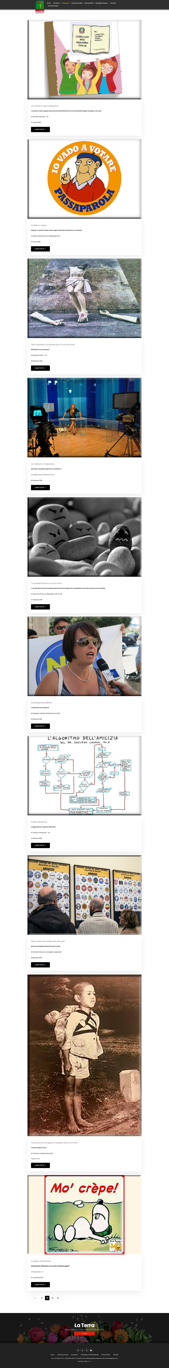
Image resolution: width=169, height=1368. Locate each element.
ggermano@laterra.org (97, 1358)
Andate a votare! (39, 225)
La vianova (65, 3)
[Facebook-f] (78, 1350)
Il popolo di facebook (41, 1261)
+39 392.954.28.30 (81, 1358)
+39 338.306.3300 (69, 1358)
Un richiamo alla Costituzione (44, 106)
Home (49, 3)
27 (42, 1298)
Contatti (113, 3)
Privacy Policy (106, 1355)
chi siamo (56, 3)
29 (52, 1298)
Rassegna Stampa (102, 3)
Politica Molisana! (39, 822)
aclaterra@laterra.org (111, 1358)
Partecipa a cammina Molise (90, 1355)
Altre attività (89, 3)
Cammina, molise (62, 1355)
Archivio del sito (53, 6)
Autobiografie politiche (41, 702)
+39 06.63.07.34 (59, 1358)
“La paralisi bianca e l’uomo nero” (46, 583)
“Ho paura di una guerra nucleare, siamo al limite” (54, 1142)
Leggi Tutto (39, 129)
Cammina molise (76, 3)
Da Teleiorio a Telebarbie (42, 464)
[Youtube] (91, 1350)
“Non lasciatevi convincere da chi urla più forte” (53, 344)
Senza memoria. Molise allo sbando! (48, 941)
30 (58, 1298)
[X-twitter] (82, 1350)
